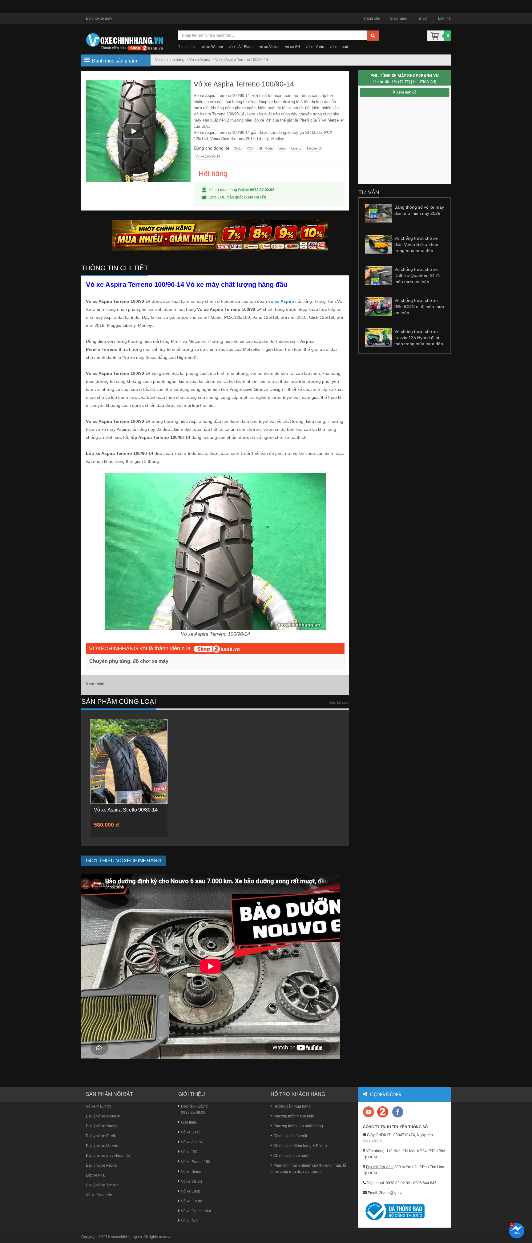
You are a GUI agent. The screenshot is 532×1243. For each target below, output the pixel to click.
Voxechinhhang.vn (126, 1237)
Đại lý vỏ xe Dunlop (102, 1126)
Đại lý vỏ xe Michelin (103, 1116)
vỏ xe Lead (339, 47)
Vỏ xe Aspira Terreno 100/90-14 (241, 60)
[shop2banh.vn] (217, 648)
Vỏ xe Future (191, 1201)
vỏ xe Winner (212, 47)
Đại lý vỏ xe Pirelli (101, 1136)
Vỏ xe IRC (189, 1152)
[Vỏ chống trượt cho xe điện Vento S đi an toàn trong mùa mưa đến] (378, 244)
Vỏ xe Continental (196, 1211)
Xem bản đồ (406, 92)
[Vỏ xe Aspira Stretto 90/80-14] (129, 761)
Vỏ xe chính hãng (169, 60)
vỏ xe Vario (315, 47)
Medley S (314, 148)
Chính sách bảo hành (291, 1155)
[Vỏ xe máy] (124, 41)
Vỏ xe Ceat (190, 1132)
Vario (282, 148)
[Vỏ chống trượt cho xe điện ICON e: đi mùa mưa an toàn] (378, 306)
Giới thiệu (189, 1122)
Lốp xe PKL (95, 1175)
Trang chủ (371, 18)
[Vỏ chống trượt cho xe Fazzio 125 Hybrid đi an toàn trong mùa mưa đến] (378, 337)
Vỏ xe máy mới (98, 1106)
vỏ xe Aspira (281, 301)
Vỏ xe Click (190, 1191)
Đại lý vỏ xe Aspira (101, 1165)
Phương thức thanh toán (293, 1116)
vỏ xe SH (292, 47)
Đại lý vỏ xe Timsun (102, 1185)
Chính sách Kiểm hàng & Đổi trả (300, 1146)
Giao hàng (398, 18)
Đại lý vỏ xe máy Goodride (108, 1155)
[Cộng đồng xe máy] (382, 1111)
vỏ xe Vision (269, 47)
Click (237, 148)
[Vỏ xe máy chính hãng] (397, 1111)
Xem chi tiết (255, 197)
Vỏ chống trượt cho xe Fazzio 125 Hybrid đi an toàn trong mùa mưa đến (418, 337)
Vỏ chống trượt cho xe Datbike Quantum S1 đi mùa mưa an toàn (417, 275)
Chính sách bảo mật (290, 1136)
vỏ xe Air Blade (241, 47)
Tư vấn (423, 18)
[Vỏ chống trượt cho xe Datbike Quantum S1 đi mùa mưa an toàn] (378, 275)
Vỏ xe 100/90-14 (207, 156)
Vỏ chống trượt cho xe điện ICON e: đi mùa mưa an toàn (419, 306)
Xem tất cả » (338, 702)
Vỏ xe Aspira (199, 60)
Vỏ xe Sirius (191, 1171)
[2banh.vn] (369, 1112)
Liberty (296, 148)
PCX (250, 148)
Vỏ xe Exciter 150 (195, 1162)
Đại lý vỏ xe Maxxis (102, 1146)
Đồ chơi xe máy (99, 18)
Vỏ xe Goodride (99, 1195)
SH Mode (266, 148)
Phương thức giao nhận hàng (298, 1126)
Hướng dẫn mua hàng (292, 1106)
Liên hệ (444, 18)
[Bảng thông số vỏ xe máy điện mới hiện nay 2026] (378, 213)
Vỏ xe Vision (191, 1181)
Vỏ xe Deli (189, 1221)
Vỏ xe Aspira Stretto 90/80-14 (126, 809)
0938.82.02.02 (262, 190)
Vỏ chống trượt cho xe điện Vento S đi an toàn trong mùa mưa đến (417, 244)
